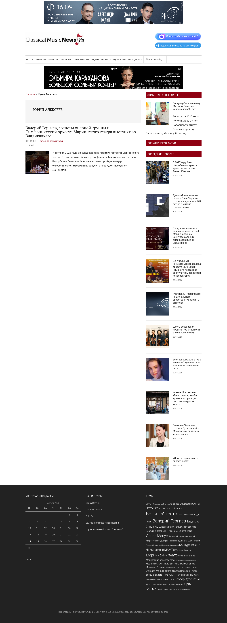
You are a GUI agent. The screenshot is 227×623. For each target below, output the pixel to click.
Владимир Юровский (156, 531)
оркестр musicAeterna (181, 589)
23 (77, 534)
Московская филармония (186, 560)
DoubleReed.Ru (93, 503)
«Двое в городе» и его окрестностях (185, 460)
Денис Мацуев (158, 536)
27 (53, 541)
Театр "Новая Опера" (165, 579)
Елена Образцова (153, 545)
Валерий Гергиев (169, 521)
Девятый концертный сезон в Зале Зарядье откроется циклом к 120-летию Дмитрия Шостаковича (187, 201)
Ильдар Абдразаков (170, 545)
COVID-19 (150, 504)
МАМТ (168, 549)
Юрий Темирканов (165, 589)
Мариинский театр (162, 555)
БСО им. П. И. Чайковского (171, 508)
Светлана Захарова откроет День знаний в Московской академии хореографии (186, 430)
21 (61, 534)
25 (37, 541)
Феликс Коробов (163, 584)
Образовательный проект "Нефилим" (104, 529)
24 (29, 541)
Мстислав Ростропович (158, 567)
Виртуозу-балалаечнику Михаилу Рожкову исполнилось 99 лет (186, 106)
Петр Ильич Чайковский (176, 574)
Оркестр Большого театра (186, 567)
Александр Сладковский (180, 504)
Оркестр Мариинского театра (163, 570)
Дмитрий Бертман (178, 536)
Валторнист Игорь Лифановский (102, 523)
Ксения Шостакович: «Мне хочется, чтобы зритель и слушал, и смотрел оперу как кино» (185, 398)
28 (61, 541)
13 (53, 528)
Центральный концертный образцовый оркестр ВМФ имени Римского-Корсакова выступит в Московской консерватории (187, 268)
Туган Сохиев (151, 584)
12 (45, 528)
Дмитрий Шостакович (189, 540)
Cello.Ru (89, 516)
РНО (191, 575)
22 (69, 534)
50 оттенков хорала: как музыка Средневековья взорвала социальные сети (187, 364)
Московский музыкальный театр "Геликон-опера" (171, 563)
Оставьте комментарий (51, 141)
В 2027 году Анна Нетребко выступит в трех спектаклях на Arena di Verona (185, 167)
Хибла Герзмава (176, 584)
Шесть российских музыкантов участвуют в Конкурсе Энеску (186, 329)
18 (37, 534)
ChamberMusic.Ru (94, 509)
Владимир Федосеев (186, 527)
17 (29, 534)
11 (37, 528)
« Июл (28, 559)
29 (69, 541)
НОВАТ (173, 567)
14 (61, 528)
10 (29, 528)
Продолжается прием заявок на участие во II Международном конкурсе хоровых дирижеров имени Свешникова (186, 235)
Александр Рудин (161, 504)
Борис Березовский (185, 515)
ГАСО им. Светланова (180, 530)
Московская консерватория (161, 560)
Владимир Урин (167, 527)
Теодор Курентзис (187, 579)
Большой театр (161, 513)
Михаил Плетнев (186, 555)
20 (53, 534)
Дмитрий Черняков (168, 541)
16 (77, 528)
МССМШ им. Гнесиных (182, 550)
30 (77, 541)
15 (69, 528)
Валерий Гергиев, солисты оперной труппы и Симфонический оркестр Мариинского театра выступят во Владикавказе (80, 131)
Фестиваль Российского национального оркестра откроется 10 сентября (187, 298)
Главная (30, 94)
